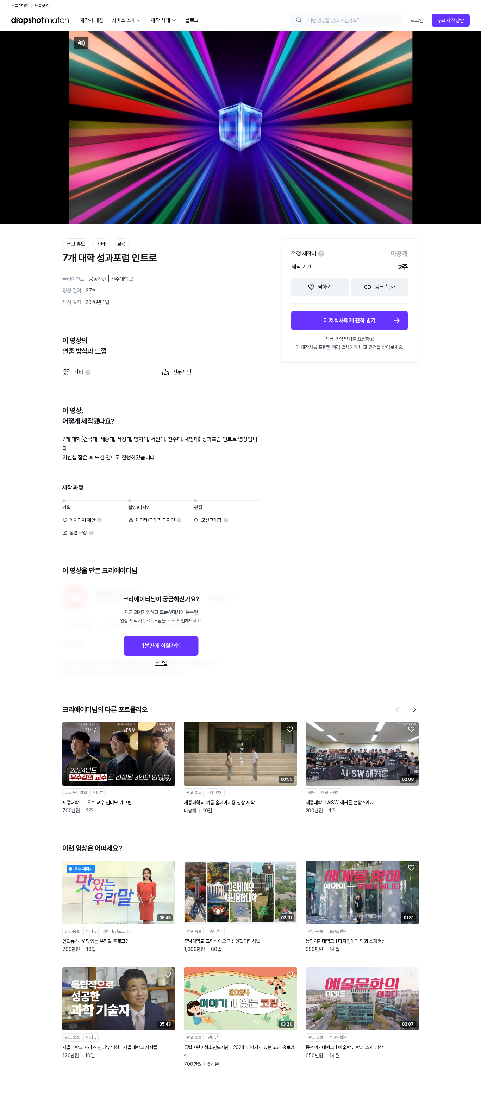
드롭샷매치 (20, 5)
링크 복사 (385, 287)
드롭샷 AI (42, 5)
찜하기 (325, 287)
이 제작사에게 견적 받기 (349, 320)
